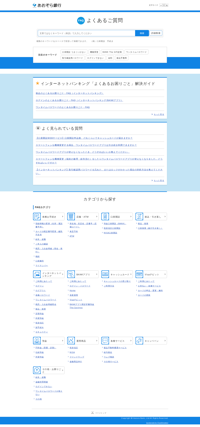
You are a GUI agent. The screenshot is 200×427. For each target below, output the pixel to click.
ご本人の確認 (42, 244)
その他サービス (111, 361)
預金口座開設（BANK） (115, 223)
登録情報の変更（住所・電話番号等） (49, 225)
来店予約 (74, 231)
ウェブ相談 (109, 357)
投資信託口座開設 (112, 228)
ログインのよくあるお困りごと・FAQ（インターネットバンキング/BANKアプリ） (79, 100)
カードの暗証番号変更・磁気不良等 (49, 233)
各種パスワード (43, 295)
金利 (110, 58)
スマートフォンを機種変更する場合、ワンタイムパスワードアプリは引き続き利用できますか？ (86, 145)
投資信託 (40, 323)
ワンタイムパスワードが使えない (49, 392)
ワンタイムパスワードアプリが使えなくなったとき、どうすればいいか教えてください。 (83, 152)
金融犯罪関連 (42, 382)
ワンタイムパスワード (136, 52)
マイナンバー (42, 265)
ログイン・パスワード (80, 286)
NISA (72, 352)
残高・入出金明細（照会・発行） (49, 250)
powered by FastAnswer (157, 423)
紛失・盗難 (41, 239)
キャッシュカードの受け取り (117, 281)
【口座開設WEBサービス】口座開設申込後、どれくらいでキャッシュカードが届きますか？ (84, 138)
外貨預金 (40, 318)
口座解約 (40, 261)
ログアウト (41, 290)
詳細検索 (156, 33)
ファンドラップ (77, 357)
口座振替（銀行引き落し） (150, 228)
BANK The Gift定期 (112, 52)
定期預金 (40, 313)
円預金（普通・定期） (46, 347)
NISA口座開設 (110, 233)
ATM (72, 236)
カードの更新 (144, 295)
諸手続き (40, 327)
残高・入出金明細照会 (46, 304)
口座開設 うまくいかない (74, 52)
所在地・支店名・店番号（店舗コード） (83, 225)
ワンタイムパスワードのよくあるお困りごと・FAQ (63, 107)
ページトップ (100, 413)
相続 (38, 256)
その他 (39, 399)
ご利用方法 (109, 286)
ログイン (40, 286)
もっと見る (159, 114)
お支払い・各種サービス (149, 286)
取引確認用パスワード (72, 58)
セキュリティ (42, 332)
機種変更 (94, 52)
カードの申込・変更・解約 (150, 290)
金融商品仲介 (76, 361)
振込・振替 (143, 223)
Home (73, 290)
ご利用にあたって (44, 281)
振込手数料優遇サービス (115, 347)
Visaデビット (76, 300)
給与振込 (108, 352)
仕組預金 (40, 352)
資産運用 (74, 295)
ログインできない (95, 58)
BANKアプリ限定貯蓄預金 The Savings (82, 306)
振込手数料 (122, 58)
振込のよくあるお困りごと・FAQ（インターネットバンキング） (70, 93)
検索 (142, 33)
